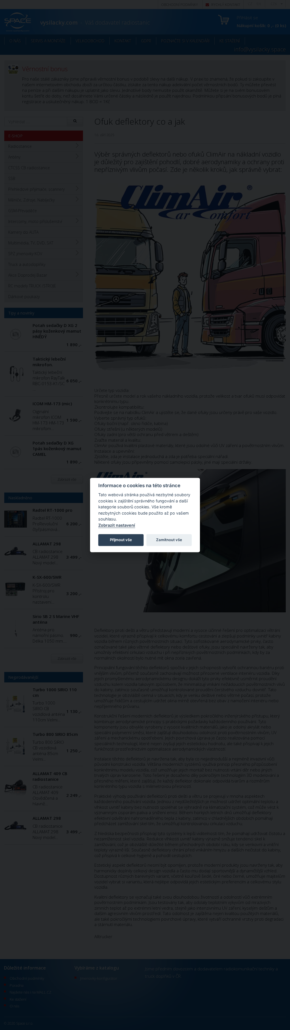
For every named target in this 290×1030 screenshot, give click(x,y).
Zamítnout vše (169, 539)
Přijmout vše (121, 539)
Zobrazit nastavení (116, 525)
